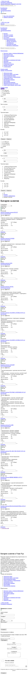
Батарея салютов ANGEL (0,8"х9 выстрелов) (7, 287)
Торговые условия (8, 34)
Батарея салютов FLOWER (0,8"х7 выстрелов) (7, 239)
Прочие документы (11, 41)
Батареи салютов (8, 65)
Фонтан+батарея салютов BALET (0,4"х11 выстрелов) (9, 213)
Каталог (6, 33)
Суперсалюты (7, 66)
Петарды (6, 57)
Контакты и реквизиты (12, 45)
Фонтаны (6, 61)
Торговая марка (5, 112)
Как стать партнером (9, 16)
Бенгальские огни (8, 54)
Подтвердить (4, 640)
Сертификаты (10, 42)
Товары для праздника (6, 70)
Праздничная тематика (9, 82)
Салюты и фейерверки (9, 195)
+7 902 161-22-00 (5, 1)
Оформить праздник (16, 4)
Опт (5, 12)
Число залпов (4, 104)
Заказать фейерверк (6, 4)
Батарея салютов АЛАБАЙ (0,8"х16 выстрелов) (7, 365)
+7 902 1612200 (4, 602)
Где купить (6, 37)
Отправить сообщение (6, 2)
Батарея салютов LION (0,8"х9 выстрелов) (6, 264)
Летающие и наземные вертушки (12, 60)
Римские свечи (7, 62)
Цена (2, 96)
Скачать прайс (4, 69)
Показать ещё (5, 528)
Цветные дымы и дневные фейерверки (13, 53)
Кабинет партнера (8, 17)
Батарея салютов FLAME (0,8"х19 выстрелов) (7, 425)
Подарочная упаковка (9, 79)
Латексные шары (8, 73)
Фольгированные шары (10, 75)
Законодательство (11, 40)
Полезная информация (9, 38)
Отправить (3, 629)
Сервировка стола (8, 78)
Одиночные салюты (9, 64)
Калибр (2, 129)
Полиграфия (7, 81)
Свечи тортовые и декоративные (12, 77)
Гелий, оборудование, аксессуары (12, 85)
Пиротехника (4, 50)
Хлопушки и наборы (9, 56)
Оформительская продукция (11, 83)
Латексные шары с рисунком (11, 74)
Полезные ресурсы (11, 44)
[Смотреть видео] (1, 210)
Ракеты (5, 58)
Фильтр (2, 23)
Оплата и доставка (8, 36)
